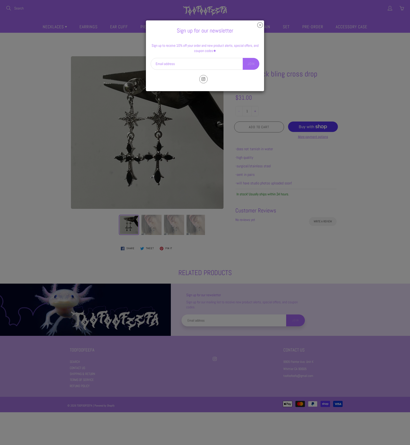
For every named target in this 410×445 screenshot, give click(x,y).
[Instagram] (203, 79)
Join (251, 63)
